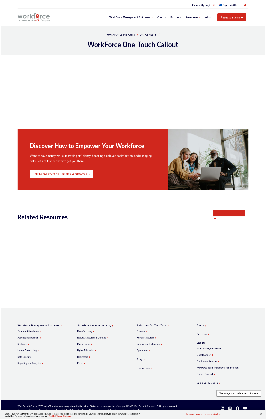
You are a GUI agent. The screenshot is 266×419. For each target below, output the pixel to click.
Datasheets (148, 34)
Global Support (204, 354)
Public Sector (83, 344)
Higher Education (85, 350)
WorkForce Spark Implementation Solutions (218, 367)
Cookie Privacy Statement (60, 416)
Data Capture (24, 356)
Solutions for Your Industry (94, 325)
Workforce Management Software (130, 17)
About (209, 17)
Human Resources (145, 337)
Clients (161, 17)
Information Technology (148, 344)
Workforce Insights (121, 34)
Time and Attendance (28, 331)
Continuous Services (207, 361)
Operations (142, 350)
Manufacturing (84, 331)
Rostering (22, 344)
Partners (175, 17)
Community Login (201, 5)
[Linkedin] (222, 408)
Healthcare (82, 356)
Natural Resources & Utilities (91, 337)
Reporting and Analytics (29, 363)
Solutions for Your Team (152, 325)
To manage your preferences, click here (238, 393)
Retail (80, 363)
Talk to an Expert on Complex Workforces (60, 174)
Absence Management (28, 337)
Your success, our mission (209, 348)
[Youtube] (245, 408)
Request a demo (230, 17)
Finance (141, 331)
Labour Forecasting (27, 350)
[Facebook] (237, 408)
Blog (140, 359)
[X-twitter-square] (230, 408)
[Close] (261, 413)
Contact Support (205, 374)
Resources (192, 17)
